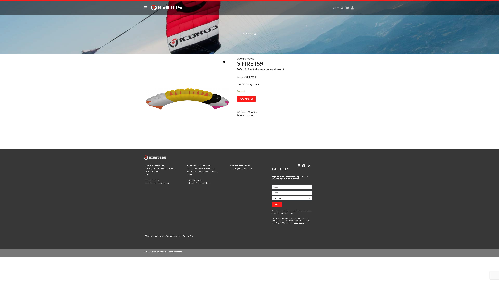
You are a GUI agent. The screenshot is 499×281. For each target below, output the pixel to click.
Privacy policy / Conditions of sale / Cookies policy (169, 236)
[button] (342, 8)
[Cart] (347, 7)
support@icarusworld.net (241, 168)
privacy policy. (298, 223)
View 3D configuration (248, 84)
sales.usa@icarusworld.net (157, 183)
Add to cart (246, 99)
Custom (249, 34)
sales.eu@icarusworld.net (198, 183)
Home (240, 59)
